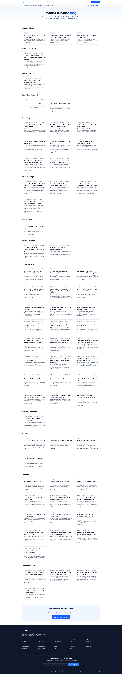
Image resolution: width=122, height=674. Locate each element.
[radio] (85, 2)
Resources (57, 2)
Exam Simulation (41, 648)
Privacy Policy (89, 641)
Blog (39, 650)
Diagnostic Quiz (25, 643)
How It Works (45, 1)
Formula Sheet (41, 641)
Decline (90, 5)
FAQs (51, 1)
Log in (82, 2)
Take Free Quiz (95, 2)
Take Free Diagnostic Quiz (61, 617)
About (71, 641)
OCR (55, 648)
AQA (55, 643)
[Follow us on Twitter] (52, 671)
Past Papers (24, 648)
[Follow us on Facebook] (55, 671)
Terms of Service (89, 643)
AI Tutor (24, 641)
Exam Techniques (42, 643)
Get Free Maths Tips (73, 664)
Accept (95, 5)
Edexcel (56, 646)
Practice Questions (26, 646)
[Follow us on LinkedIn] (66, 671)
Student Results (73, 646)
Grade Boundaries (42, 646)
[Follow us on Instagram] (59, 671)
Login (71, 648)
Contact (71, 643)
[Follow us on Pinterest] (62, 671)
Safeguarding (89, 646)
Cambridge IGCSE (58, 641)
